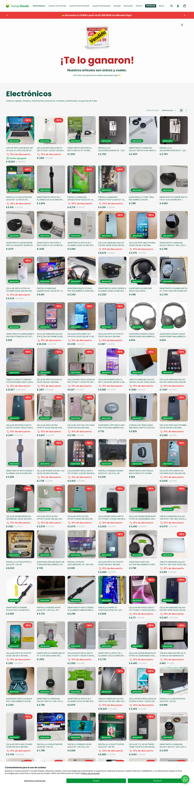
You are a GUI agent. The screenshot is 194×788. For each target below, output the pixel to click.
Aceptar (96, 781)
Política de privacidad (90, 773)
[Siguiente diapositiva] (184, 15)
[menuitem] (39, 6)
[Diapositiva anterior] (7, 15)
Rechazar (158, 781)
